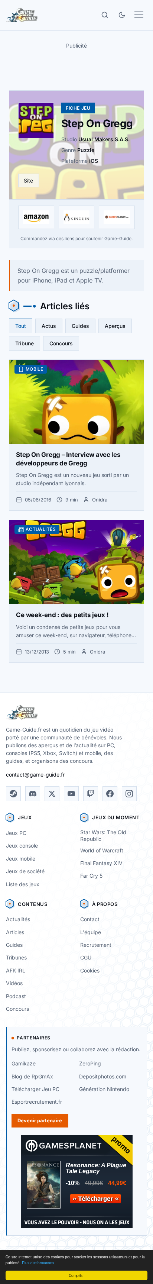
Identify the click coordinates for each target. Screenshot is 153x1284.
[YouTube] (71, 793)
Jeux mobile (20, 858)
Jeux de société (25, 871)
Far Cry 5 (91, 875)
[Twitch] (90, 793)
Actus (49, 326)
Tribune (24, 343)
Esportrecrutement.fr (37, 1102)
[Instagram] (129, 793)
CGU (85, 957)
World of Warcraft (101, 850)
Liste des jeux (22, 884)
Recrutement (95, 945)
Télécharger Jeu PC (35, 1089)
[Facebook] (109, 793)
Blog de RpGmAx (32, 1076)
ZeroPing (90, 1063)
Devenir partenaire (39, 1120)
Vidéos (14, 983)
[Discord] (32, 793)
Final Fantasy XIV (101, 863)
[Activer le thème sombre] (122, 15)
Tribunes (16, 957)
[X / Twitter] (52, 793)
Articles (15, 932)
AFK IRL (15, 970)
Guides (80, 326)
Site (28, 180)
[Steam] (13, 793)
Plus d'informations (38, 1262)
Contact (90, 919)
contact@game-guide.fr (35, 774)
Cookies (90, 970)
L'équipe (90, 932)
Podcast (16, 996)
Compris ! (77, 1275)
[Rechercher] (105, 15)
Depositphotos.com (102, 1076)
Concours (61, 343)
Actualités (18, 919)
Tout (20, 326)
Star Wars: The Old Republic (103, 835)
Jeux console (22, 845)
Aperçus (115, 326)
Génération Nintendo (104, 1089)
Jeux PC (16, 833)
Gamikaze (24, 1063)
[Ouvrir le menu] (139, 15)
